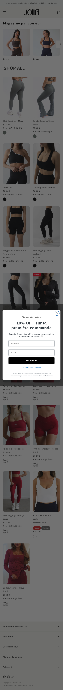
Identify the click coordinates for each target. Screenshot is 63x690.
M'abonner (31, 360)
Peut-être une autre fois (31, 368)
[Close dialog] (57, 313)
